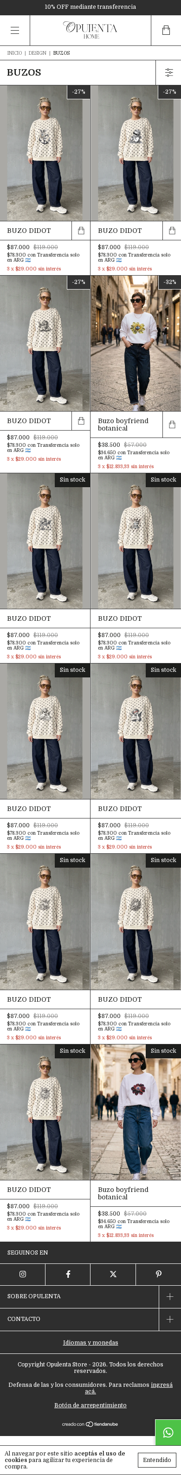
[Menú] (15, 30)
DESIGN (37, 53)
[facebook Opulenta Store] (68, 1274)
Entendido (157, 1460)
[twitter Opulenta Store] (113, 1274)
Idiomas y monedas (90, 1343)
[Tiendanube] (91, 1425)
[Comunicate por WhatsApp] (168, 1432)
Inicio (14, 53)
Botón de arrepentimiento (90, 1405)
